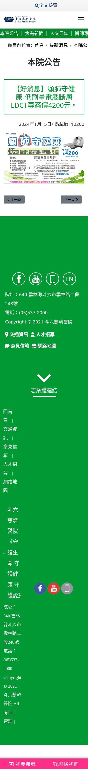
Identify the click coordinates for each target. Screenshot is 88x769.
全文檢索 (49, 5)
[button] (44, 378)
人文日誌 (59, 33)
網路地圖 (46, 346)
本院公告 (9, 33)
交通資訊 (18, 334)
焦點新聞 (34, 33)
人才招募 (45, 334)
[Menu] (81, 19)
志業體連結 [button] (44, 390)
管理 (8, 721)
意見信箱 (19, 346)
